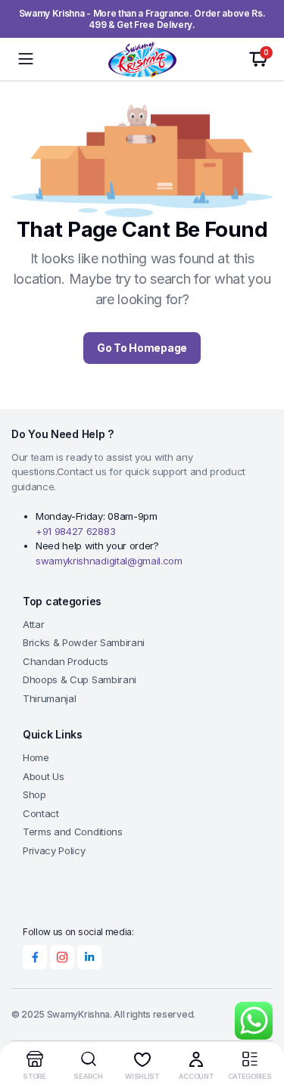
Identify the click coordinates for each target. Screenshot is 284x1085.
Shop (34, 794)
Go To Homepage (142, 347)
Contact (41, 813)
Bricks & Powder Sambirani (84, 642)
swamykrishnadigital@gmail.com (109, 561)
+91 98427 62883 (75, 531)
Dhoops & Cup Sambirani (79, 679)
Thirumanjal (49, 698)
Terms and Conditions (73, 831)
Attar (33, 624)
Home (36, 757)
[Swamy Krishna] (142, 59)
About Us (43, 776)
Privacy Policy (54, 850)
